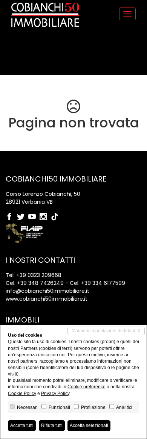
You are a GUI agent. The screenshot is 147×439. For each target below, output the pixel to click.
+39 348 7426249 (40, 283)
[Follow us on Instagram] (45, 217)
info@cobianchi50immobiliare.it (47, 291)
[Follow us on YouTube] (34, 217)
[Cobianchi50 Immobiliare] (45, 15)
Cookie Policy (22, 393)
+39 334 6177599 (103, 283)
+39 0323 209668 (38, 275)
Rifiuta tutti (52, 425)
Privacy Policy (55, 393)
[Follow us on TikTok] (56, 217)
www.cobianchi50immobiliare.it (46, 299)
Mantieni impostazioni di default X (106, 330)
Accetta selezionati (89, 425)
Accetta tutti (22, 425)
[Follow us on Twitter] (22, 217)
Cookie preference (86, 386)
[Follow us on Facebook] (11, 217)
